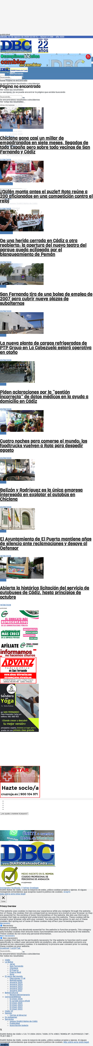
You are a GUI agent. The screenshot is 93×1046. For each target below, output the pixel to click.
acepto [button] (66, 892)
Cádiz (7, 59)
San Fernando (16, 966)
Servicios (9, 1019)
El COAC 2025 (16, 160)
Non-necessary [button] (7, 935)
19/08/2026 (5, 556)
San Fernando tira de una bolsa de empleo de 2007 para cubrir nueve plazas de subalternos (46, 298)
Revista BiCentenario (20, 994)
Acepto (4, 1044)
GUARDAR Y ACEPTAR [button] (10, 948)
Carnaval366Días (13, 996)
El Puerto (14, 970)
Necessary (8, 925)
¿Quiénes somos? (13, 801)
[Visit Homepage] (25, 52)
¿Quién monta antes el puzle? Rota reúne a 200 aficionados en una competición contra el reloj (46, 196)
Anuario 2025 (16, 105)
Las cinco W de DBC (14, 803)
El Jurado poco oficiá (20, 155)
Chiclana (14, 968)
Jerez (12, 964)
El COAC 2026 (16, 134)
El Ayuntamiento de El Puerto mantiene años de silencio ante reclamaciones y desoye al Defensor (45, 543)
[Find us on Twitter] (1, 186)
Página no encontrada (16, 80)
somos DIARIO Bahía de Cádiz (24, 203)
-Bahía (3, 286)
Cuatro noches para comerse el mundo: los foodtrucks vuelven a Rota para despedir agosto (43, 445)
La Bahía (9, 962)
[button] (14, 813)
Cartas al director (18, 1015)
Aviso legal (10, 807)
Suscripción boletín (19, 1025)
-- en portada (6, 130)
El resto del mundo (11, 94)
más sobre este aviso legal (12, 894)
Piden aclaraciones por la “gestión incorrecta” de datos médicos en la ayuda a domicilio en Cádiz (44, 396)
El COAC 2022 (16, 1009)
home (2, 80)
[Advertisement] (46, 17)
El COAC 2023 (16, 1007)
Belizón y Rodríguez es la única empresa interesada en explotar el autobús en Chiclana (41, 494)
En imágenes (11, 1017)
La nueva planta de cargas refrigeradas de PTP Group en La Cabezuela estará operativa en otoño (46, 347)
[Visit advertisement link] (45, 66)
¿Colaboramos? (12, 809)
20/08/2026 (5, 262)
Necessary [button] (5, 923)
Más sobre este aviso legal (76, 1042)
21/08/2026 (5, 159)
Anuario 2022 (16, 988)
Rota (12, 974)
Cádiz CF (8, 155)
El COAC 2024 (16, 1005)
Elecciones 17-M (17, 978)
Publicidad (15, 208)
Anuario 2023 (16, 986)
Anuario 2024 (16, 984)
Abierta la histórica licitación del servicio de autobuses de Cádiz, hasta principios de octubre (44, 592)
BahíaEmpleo (16, 980)
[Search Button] (23, 78)
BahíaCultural (11, 992)
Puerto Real (15, 972)
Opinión (8, 1013)
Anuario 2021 (16, 990)
